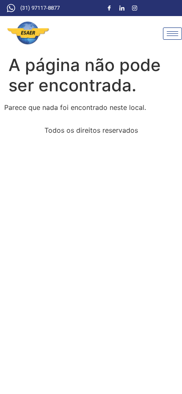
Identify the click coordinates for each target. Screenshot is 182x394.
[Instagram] (134, 8)
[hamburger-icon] (172, 33)
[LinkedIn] (122, 8)
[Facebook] (109, 8)
